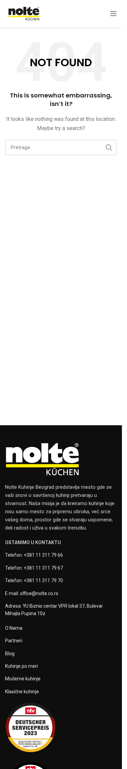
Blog (10, 653)
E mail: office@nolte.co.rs (31, 593)
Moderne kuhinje (23, 678)
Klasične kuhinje (22, 691)
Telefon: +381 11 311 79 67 (34, 568)
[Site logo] (24, 13)
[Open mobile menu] (113, 13)
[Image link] (42, 459)
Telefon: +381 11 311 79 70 (34, 580)
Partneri (13, 640)
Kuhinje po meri (21, 666)
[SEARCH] (109, 147)
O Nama (13, 628)
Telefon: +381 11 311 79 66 (34, 555)
